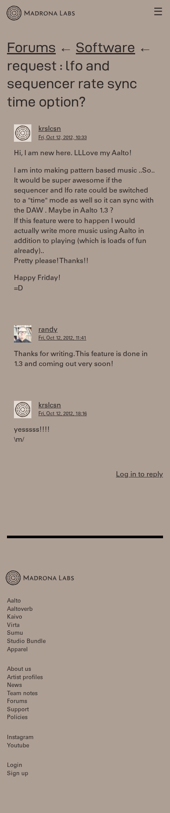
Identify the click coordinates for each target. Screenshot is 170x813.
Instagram (20, 738)
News (14, 686)
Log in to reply (139, 474)
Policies (17, 718)
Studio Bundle (26, 642)
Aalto (14, 601)
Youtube (18, 746)
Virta (13, 626)
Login (14, 766)
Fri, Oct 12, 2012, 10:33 (62, 138)
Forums (31, 47)
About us (19, 670)
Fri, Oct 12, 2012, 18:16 (62, 414)
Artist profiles (25, 678)
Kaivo (14, 617)
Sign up (17, 774)
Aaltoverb (20, 610)
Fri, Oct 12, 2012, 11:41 (62, 338)
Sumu (15, 633)
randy (48, 330)
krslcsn (49, 129)
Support (18, 710)
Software (105, 47)
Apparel (17, 650)
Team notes (22, 694)
